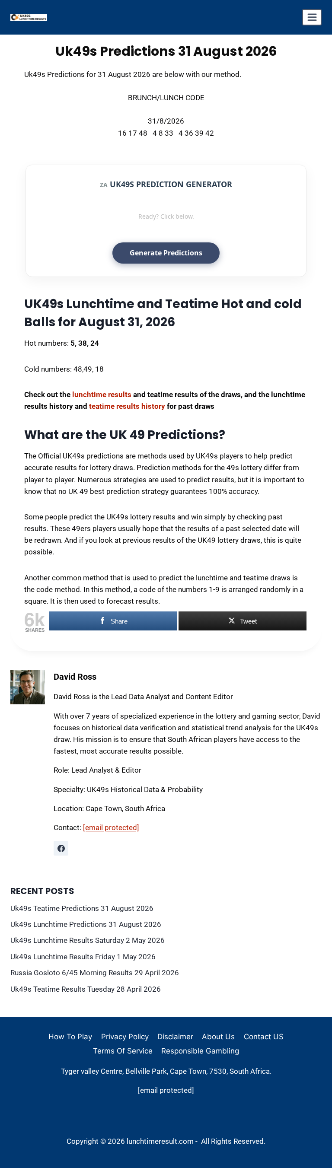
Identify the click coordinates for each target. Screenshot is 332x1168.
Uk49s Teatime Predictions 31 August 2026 (81, 908)
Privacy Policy (125, 1036)
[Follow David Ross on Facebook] (61, 848)
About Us (218, 1036)
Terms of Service (123, 1051)
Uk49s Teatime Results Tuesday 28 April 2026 (85, 989)
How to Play (70, 1036)
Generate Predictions (166, 253)
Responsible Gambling (200, 1051)
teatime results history (127, 406)
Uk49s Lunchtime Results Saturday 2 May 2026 (87, 940)
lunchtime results (101, 394)
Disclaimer (175, 1036)
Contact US (264, 1036)
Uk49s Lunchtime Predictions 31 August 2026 (85, 924)
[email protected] (111, 827)
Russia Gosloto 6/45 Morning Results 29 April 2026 (94, 972)
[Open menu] (312, 17)
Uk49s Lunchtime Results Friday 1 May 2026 (83, 956)
